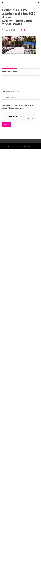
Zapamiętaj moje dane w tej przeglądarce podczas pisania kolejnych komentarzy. (20, 106)
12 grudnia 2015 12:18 (10, 30)
